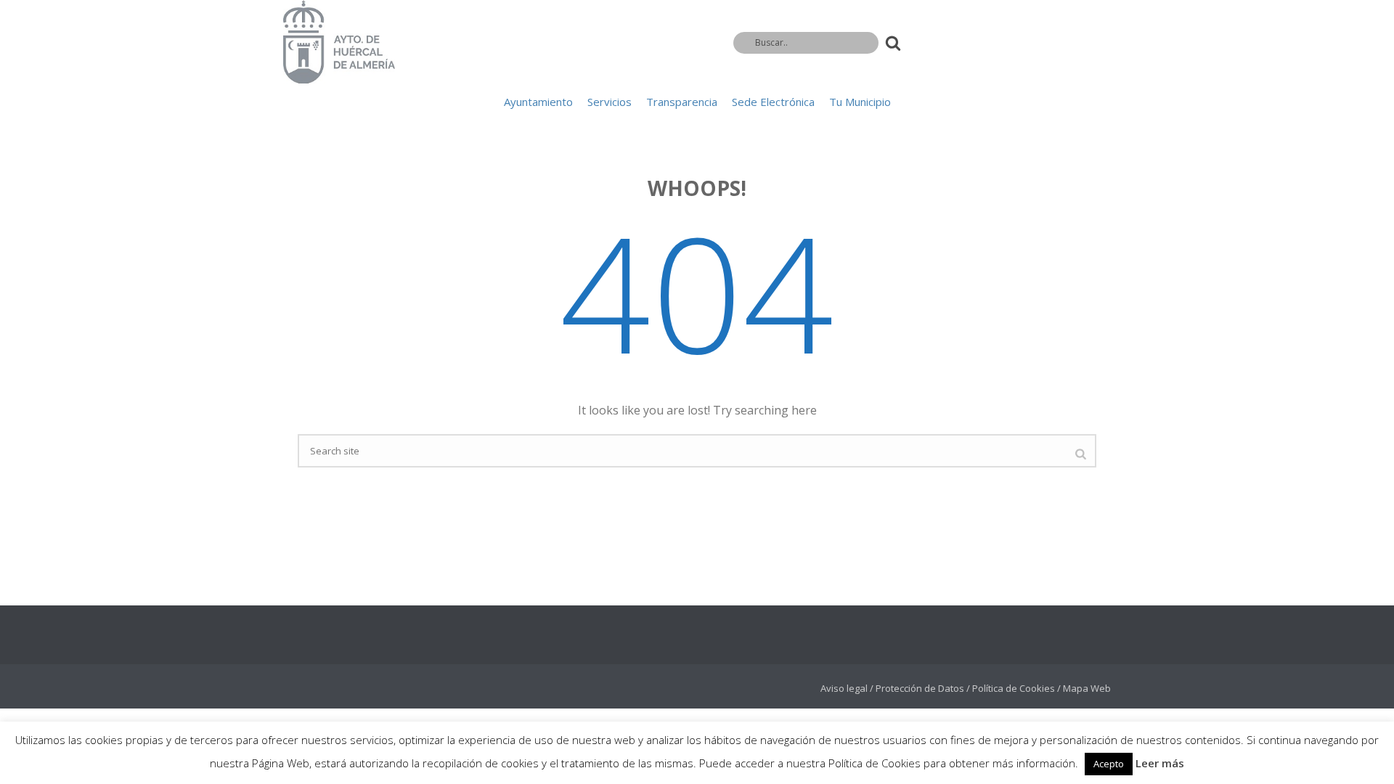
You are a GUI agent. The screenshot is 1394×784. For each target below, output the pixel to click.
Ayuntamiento (538, 101)
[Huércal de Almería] (339, 41)
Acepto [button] (1108, 763)
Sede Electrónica (773, 101)
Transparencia (681, 101)
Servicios (609, 101)
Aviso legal (844, 688)
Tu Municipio (860, 101)
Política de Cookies (1013, 688)
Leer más (1160, 763)
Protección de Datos (920, 688)
